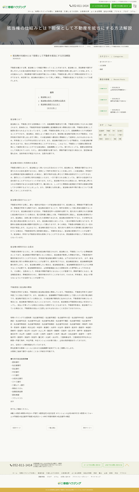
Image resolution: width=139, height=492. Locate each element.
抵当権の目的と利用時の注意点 (53, 100)
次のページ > (87, 428)
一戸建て (120, 135)
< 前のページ (16, 428)
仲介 (114, 131)
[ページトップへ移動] (127, 465)
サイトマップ (96, 477)
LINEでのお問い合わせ (120, 6)
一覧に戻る (51, 428)
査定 (100, 135)
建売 (105, 135)
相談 (115, 139)
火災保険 (103, 65)
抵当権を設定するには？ (50, 104)
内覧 (120, 139)
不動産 (108, 131)
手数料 (101, 139)
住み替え (120, 131)
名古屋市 (101, 131)
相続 (101, 69)
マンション (112, 135)
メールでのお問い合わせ (100, 6)
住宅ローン (108, 139)
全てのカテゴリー (106, 62)
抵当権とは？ (46, 97)
